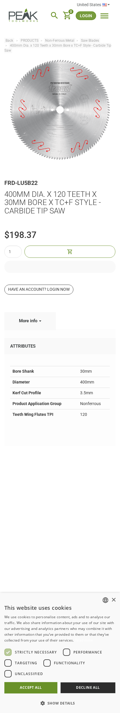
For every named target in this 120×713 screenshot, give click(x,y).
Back (9, 40)
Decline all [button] (88, 687)
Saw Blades (90, 40)
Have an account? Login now (39, 289)
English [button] (93, 5)
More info (28, 320)
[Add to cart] (69, 252)
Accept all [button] (31, 687)
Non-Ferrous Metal (59, 40)
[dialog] (60, 653)
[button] (60, 703)
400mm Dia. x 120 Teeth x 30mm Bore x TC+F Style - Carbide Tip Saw (57, 47)
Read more (84, 640)
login (86, 15)
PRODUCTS (29, 40)
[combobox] (105, 600)
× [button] (113, 600)
